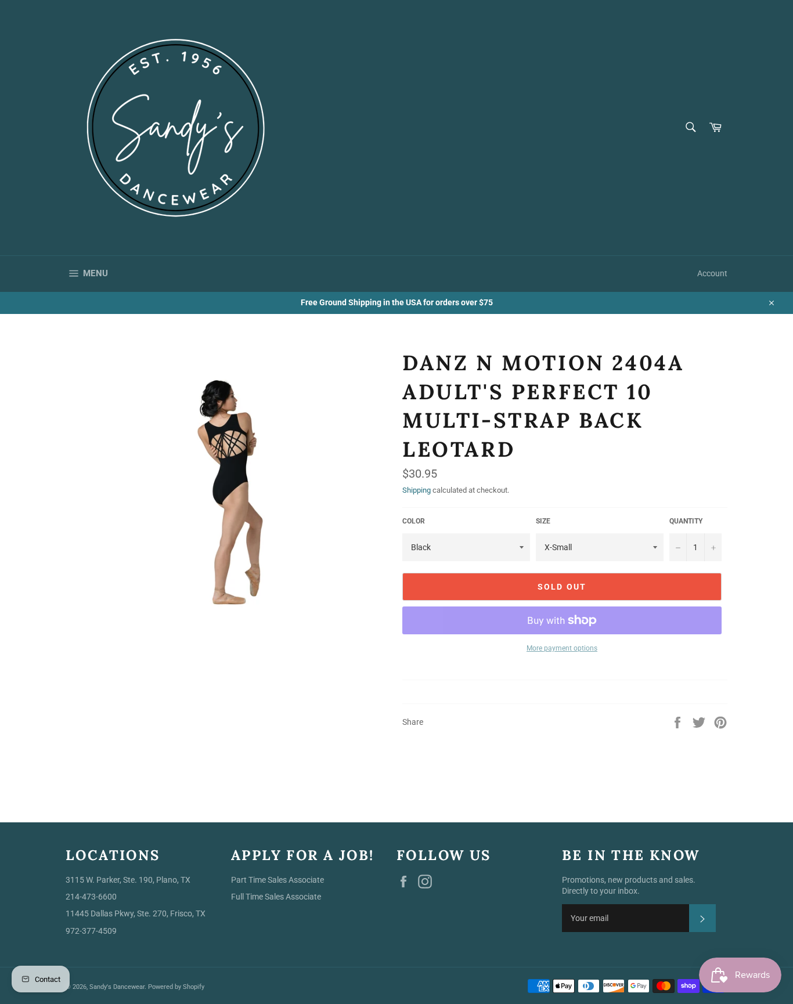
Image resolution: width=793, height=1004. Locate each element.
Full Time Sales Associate (276, 896)
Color (413, 521)
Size (543, 521)
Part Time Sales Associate (277, 879)
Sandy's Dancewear (117, 987)
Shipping (416, 490)
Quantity (685, 521)
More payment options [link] (562, 648)
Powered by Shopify (176, 987)
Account (712, 273)
